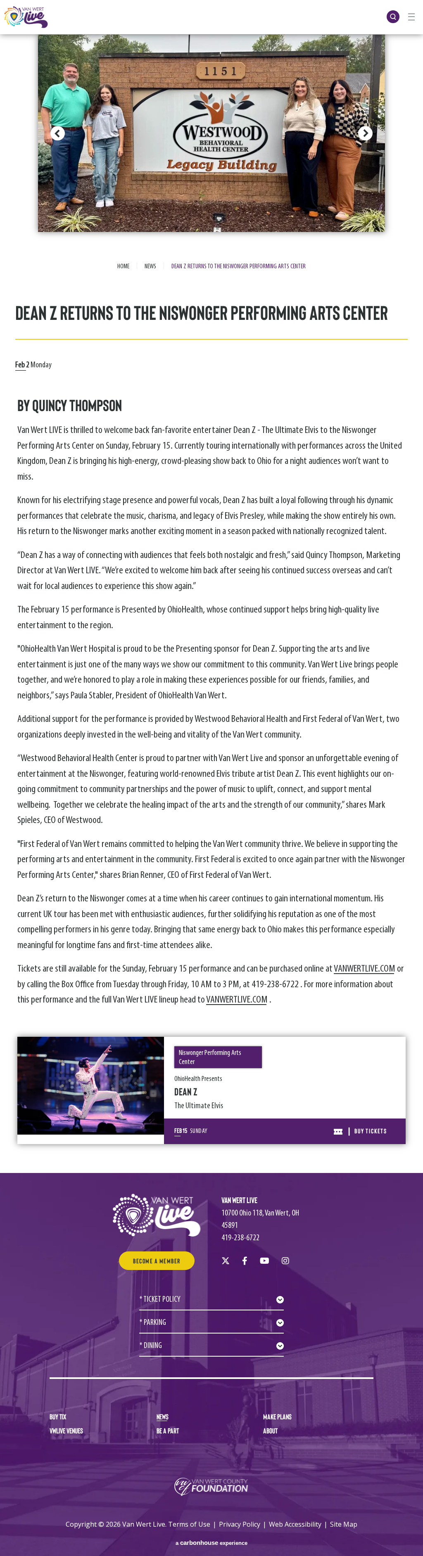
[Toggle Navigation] (411, 16)
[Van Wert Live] (26, 17)
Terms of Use (189, 1524)
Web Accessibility (295, 1524)
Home (123, 266)
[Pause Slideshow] (374, 46)
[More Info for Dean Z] (90, 1086)
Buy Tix (58, 1416)
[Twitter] (225, 1261)
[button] (57, 133)
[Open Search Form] (393, 16)
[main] (211, 586)
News (150, 266)
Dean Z (185, 1091)
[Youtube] (264, 1261)
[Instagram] (285, 1261)
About (270, 1430)
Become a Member (157, 1261)
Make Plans (277, 1416)
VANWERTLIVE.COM (364, 969)
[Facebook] (244, 1261)
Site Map (343, 1524)
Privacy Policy (239, 1524)
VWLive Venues (66, 1430)
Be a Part (168, 1430)
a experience (211, 1542)
